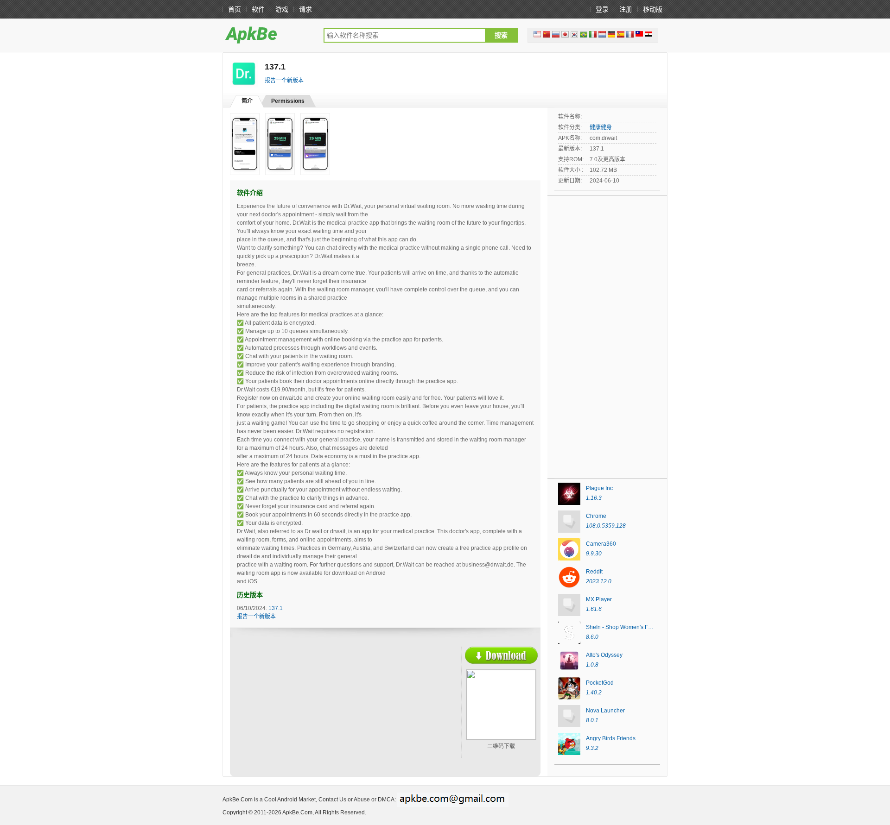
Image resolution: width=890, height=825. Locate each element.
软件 (258, 9)
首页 (234, 9)
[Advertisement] (318, 714)
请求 (305, 9)
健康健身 (601, 127)
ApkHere (268, 34)
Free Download (501, 655)
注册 (625, 9)
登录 (602, 9)
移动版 (652, 9)
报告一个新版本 (284, 80)
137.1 (275, 608)
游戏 (281, 9)
